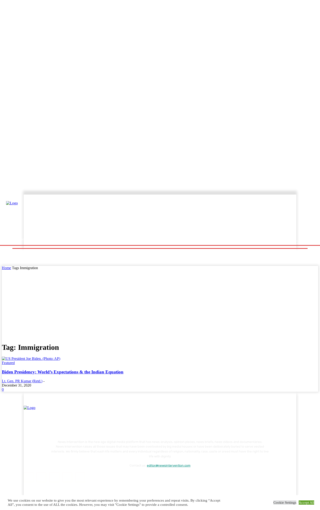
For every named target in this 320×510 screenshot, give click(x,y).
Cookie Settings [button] (284, 502)
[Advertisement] (201, 216)
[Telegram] (54, 477)
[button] (296, 242)
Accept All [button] (306, 502)
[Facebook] (28, 477)
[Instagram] (41, 477)
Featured (8, 363)
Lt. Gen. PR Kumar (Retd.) (22, 381)
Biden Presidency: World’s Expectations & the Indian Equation (62, 371)
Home (6, 268)
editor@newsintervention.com (168, 465)
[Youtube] (80, 477)
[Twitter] (67, 477)
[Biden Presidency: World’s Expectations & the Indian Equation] (31, 359)
